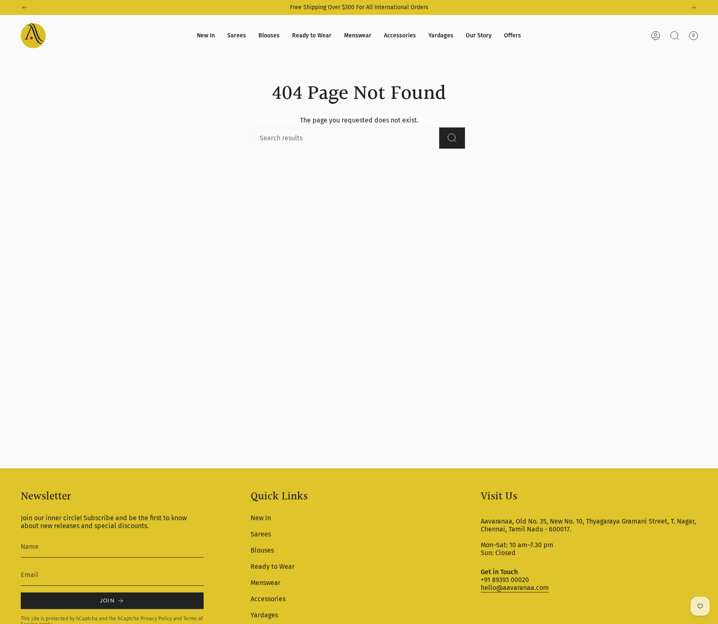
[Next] (693, 7)
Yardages (264, 615)
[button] (236, 35)
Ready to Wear (273, 566)
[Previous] (24, 7)
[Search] (452, 138)
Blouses (262, 550)
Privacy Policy (156, 619)
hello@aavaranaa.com (515, 588)
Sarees (261, 534)
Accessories (268, 599)
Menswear (265, 583)
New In (261, 518)
